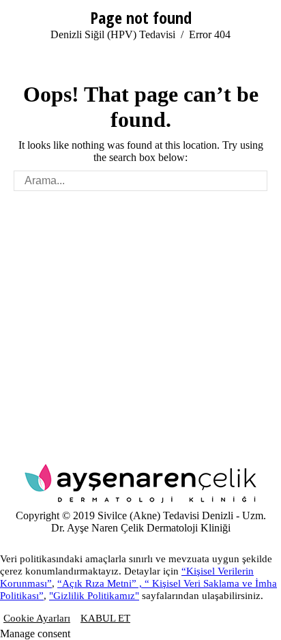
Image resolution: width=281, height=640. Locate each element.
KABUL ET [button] (105, 618)
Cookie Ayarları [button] (36, 618)
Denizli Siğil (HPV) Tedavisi (112, 34)
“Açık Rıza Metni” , (101, 583)
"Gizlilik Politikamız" (94, 595)
